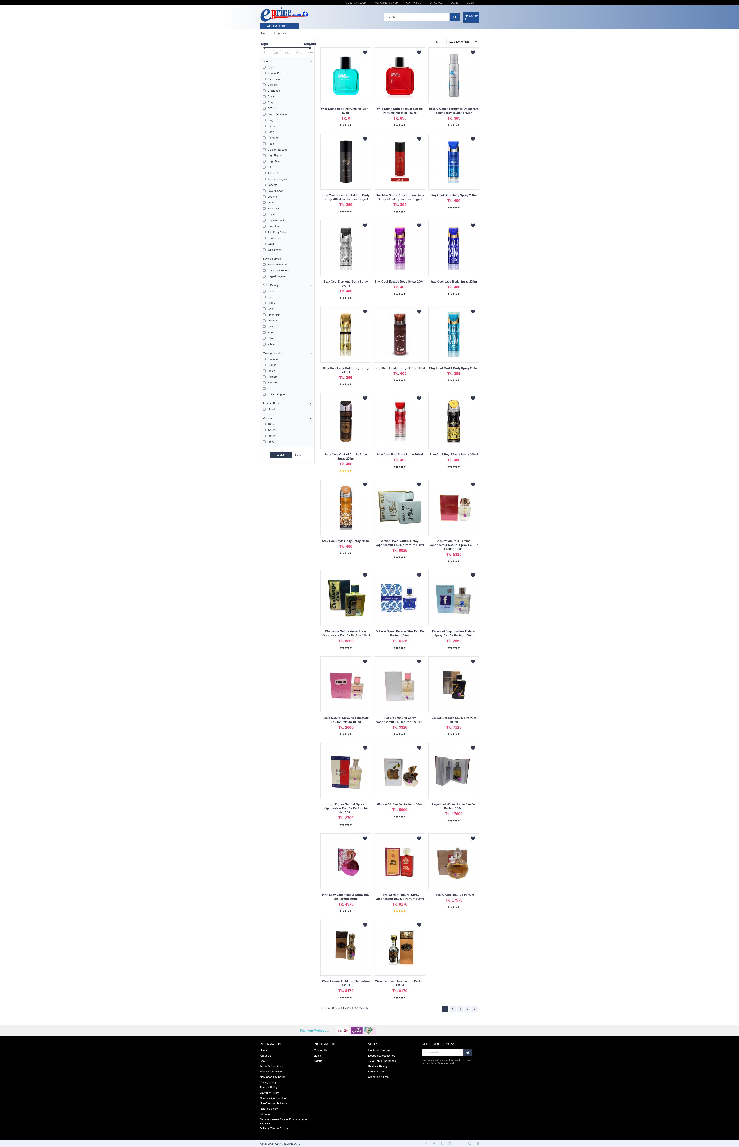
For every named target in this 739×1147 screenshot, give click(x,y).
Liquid (271, 409)
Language (436, 3)
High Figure (275, 155)
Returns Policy (268, 1087)
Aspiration (274, 78)
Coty (270, 102)
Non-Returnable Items (273, 1103)
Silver (271, 338)
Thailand (273, 382)
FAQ (262, 1060)
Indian (271, 370)
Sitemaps (265, 1113)
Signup (470, 3)
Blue (270, 297)
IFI (269, 167)
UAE (270, 388)
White (271, 344)
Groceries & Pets (378, 1076)
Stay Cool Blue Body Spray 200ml (453, 195)
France (272, 364)
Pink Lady (274, 208)
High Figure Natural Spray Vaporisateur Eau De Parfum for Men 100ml (346, 808)
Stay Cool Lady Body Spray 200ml (453, 281)
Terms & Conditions (271, 1066)
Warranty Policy (269, 1092)
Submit (281, 454)
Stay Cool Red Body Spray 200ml (400, 454)
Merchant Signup (386, 3)
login (454, 3)
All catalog (276, 26)
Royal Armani (276, 220)
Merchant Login (356, 3)
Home (263, 33)
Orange (272, 320)
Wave (271, 243)
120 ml (272, 429)
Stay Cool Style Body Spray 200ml (346, 541)
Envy (271, 120)
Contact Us (413, 3)
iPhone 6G (274, 173)
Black (271, 291)
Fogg (271, 143)
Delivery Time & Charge (274, 1128)
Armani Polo (275, 73)
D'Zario (272, 108)
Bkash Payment (277, 264)
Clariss (272, 96)
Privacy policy (268, 1082)
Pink (270, 326)
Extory (271, 125)
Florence (273, 137)
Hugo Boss (274, 161)
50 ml (271, 441)
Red (270, 332)
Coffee (272, 303)
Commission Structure (273, 1098)
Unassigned (275, 237)
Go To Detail (345, 77)
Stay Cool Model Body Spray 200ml (453, 368)
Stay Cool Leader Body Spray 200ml (400, 368)
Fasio (271, 131)
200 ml (272, 435)
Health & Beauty (378, 1066)
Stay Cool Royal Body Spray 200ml (454, 454)
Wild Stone (274, 249)
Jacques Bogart (277, 179)
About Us (265, 1055)
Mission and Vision (271, 1071)
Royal (271, 214)
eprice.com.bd (269, 1143)
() (471, 17)
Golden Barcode (278, 149)
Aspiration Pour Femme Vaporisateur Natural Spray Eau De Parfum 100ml (454, 545)
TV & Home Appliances (382, 1060)
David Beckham (277, 114)
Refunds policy (269, 1108)
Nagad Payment (277, 276)
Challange (274, 90)
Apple (271, 67)
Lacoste (272, 184)
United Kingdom (277, 394)
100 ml (272, 424)
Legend (272, 196)
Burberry (273, 84)
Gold (270, 308)
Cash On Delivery (278, 270)
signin (317, 1055)
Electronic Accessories (381, 1055)
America (273, 359)
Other (271, 202)
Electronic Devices (379, 1050)
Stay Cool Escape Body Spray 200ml (400, 281)
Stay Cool (273, 226)
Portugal (273, 376)
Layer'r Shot (275, 190)
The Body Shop (277, 232)
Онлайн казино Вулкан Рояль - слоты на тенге (283, 1121)
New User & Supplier (272, 1076)
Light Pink (274, 314)
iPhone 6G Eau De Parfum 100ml (400, 804)
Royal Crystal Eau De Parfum (453, 894)
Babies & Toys (376, 1071)
